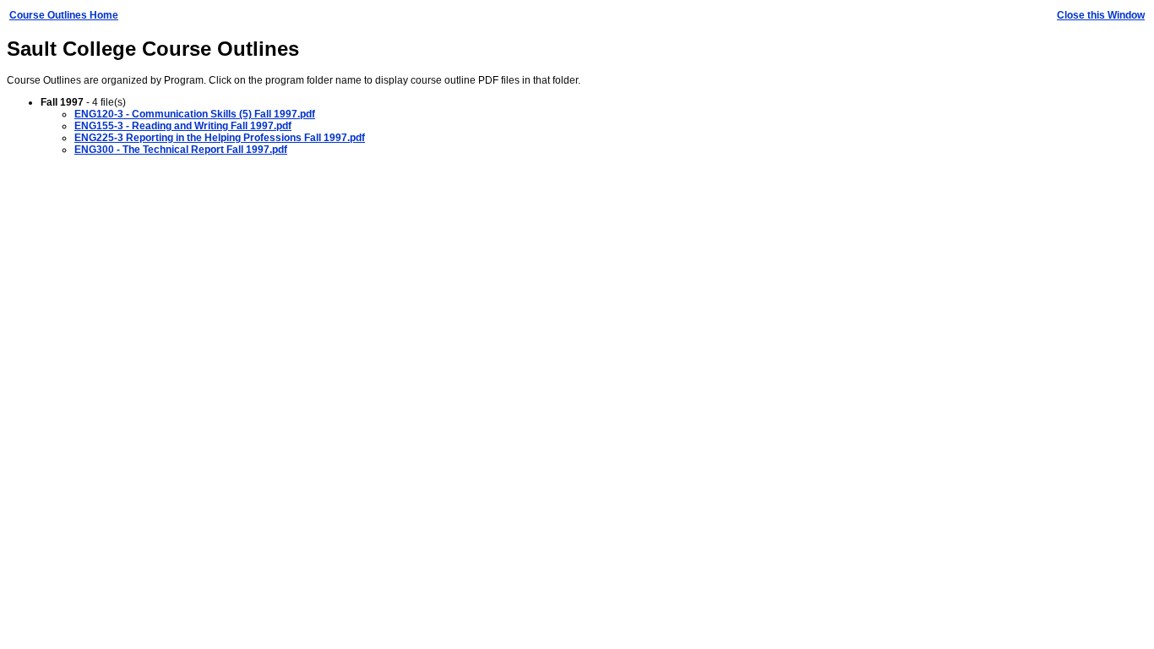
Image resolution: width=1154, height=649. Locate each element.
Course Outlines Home (63, 15)
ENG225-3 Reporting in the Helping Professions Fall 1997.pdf (219, 138)
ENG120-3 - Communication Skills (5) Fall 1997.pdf (194, 114)
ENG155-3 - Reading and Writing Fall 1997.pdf (182, 126)
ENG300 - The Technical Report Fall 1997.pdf (180, 149)
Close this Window (1101, 15)
